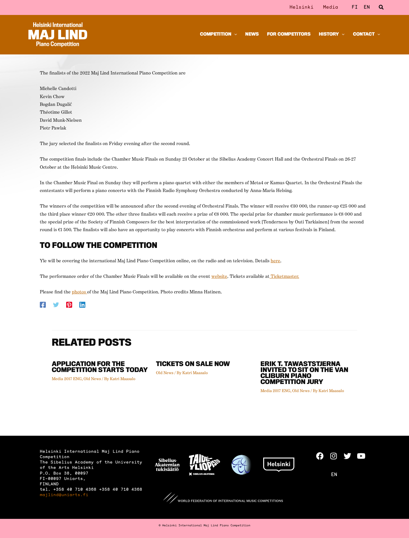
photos (79, 292)
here (275, 261)
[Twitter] (56, 305)
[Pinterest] (69, 305)
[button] (381, 8)
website (219, 276)
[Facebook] (43, 305)
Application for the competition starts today (100, 368)
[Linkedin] (82, 305)
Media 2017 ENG (67, 379)
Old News (92, 379)
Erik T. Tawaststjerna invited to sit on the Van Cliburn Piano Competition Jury (304, 373)
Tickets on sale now (193, 365)
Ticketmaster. (284, 276)
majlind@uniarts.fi (64, 495)
